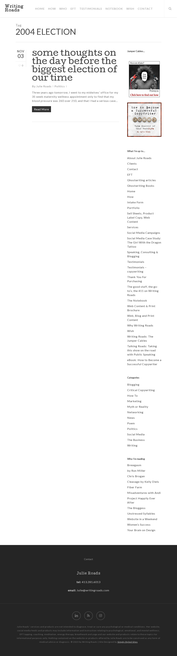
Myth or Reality (137, 406)
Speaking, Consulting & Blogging (142, 254)
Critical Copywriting (141, 390)
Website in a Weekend (142, 519)
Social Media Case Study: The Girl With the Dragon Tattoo (144, 242)
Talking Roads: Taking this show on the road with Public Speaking (142, 350)
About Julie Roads (139, 158)
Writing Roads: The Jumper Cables (140, 338)
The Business (136, 439)
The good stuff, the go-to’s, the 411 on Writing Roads (143, 291)
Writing (132, 445)
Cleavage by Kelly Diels (143, 481)
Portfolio (133, 207)
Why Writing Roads (140, 325)
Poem (131, 423)
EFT (130, 174)
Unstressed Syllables (141, 513)
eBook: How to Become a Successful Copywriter (144, 362)
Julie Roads (44, 86)
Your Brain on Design (141, 530)
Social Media (136, 434)
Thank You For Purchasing (137, 279)
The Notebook (137, 300)
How (130, 196)
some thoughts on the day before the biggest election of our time (74, 66)
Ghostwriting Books (140, 185)
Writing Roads (14, 8)
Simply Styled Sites (128, 642)
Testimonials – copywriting (137, 269)
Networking (135, 412)
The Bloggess (136, 508)
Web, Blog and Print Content (140, 317)
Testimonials (135, 261)
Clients (132, 163)
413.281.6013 (90, 582)
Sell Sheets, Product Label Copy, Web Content (140, 217)
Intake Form (135, 202)
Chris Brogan (136, 476)
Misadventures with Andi (144, 492)
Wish (130, 330)
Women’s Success (139, 524)
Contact (132, 169)
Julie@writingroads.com (93, 590)
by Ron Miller (136, 470)
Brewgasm (134, 465)
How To (132, 395)
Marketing (134, 401)
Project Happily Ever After (141, 500)
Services (132, 227)
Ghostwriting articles (141, 180)
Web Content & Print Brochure (141, 308)
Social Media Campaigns (143, 232)
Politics (59, 86)
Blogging (133, 384)
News (131, 417)
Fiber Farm (134, 487)
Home (131, 191)
